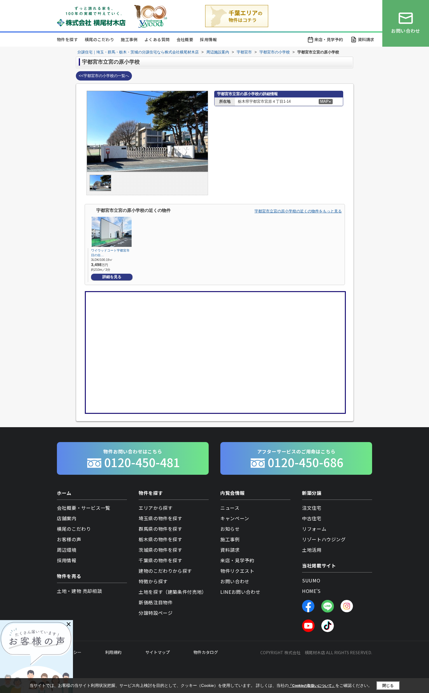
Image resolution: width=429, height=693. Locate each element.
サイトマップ (157, 652)
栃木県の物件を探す (160, 539)
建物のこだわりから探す (165, 570)
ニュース (230, 507)
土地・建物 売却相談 (79, 590)
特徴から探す (153, 581)
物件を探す (67, 39)
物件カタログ (205, 652)
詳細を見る (111, 277)
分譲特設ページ (155, 612)
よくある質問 (157, 39)
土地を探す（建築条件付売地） (173, 591)
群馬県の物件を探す (160, 528)
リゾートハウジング (324, 539)
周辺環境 (66, 549)
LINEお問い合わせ (240, 591)
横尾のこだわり (99, 39)
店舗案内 (66, 518)
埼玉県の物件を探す (160, 518)
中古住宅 (312, 518)
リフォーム (314, 528)
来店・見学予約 (328, 39)
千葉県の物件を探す (160, 560)
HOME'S (311, 590)
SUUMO (311, 580)
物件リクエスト (237, 570)
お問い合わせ (235, 581)
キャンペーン (234, 518)
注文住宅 (312, 507)
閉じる (388, 685)
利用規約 (113, 652)
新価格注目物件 (155, 602)
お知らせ (230, 528)
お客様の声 (69, 539)
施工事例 (129, 39)
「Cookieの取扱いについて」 (312, 686)
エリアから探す (155, 507)
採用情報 (208, 39)
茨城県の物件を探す (160, 549)
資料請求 (366, 39)
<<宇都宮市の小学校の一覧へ (104, 76)
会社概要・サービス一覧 (83, 507)
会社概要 (185, 39)
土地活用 (312, 549)
